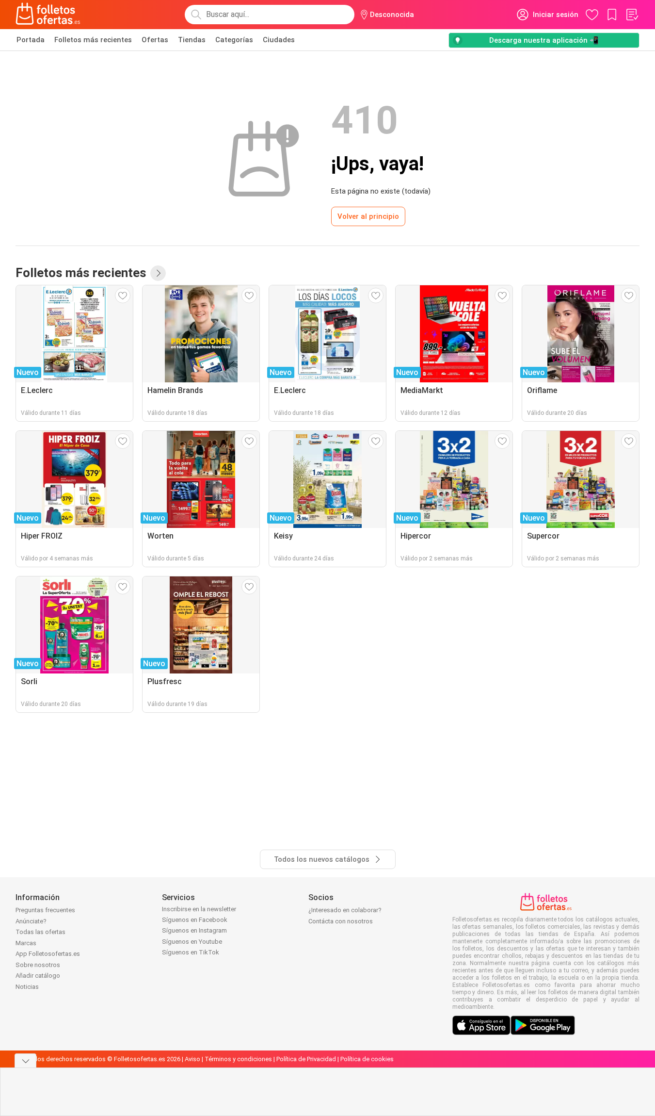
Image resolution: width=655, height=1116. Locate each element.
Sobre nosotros (38, 964)
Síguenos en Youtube (192, 941)
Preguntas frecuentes (45, 910)
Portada (30, 39)
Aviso (192, 1059)
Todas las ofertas (40, 931)
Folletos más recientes (93, 39)
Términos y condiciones (238, 1059)
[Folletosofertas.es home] (48, 14)
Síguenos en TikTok (190, 952)
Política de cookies (367, 1059)
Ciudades (279, 39)
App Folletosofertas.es (48, 953)
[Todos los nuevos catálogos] (158, 273)
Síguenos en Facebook (194, 919)
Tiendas (192, 39)
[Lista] (631, 14)
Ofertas (155, 39)
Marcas (26, 943)
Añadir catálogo (38, 975)
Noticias (27, 986)
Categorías (234, 39)
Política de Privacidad (306, 1059)
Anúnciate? (31, 921)
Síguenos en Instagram (194, 930)
